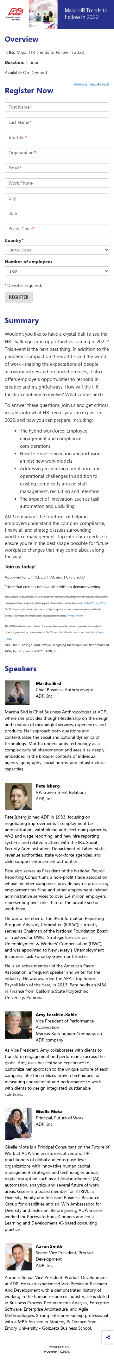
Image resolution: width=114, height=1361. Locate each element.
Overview (21, 39)
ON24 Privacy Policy (95, 603)
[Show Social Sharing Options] (108, 1337)
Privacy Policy (74, 615)
